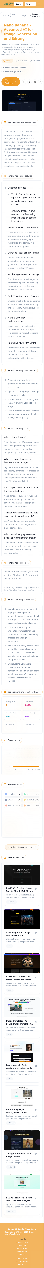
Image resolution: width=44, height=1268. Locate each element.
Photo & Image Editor (13, 72)
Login (18, 4)
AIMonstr (22, 1254)
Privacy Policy (22, 1259)
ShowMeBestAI (22, 1248)
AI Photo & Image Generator (15, 67)
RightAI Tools (22, 1245)
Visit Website (9, 82)
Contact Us (22, 1265)
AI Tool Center (22, 1251)
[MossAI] (8, 4)
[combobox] (30, 4)
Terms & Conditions (22, 1262)
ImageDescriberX (22, 1242)
